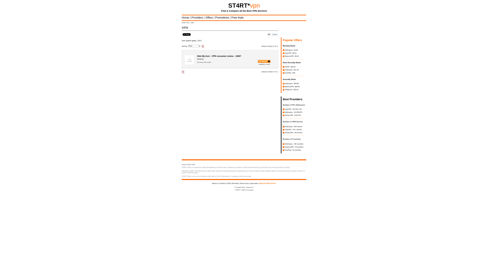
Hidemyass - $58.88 (292, 83)
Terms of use (244, 183)
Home (186, 17)
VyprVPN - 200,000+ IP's (293, 109)
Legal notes (254, 183)
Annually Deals (289, 79)
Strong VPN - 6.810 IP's (293, 115)
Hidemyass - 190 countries (294, 144)
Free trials (237, 17)
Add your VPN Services (267, 183)
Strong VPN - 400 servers (293, 133)
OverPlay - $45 (290, 73)
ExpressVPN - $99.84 (292, 87)
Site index (235, 183)
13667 (192, 22)
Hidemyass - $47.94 (292, 70)
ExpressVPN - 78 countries (294, 147)
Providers (197, 17)
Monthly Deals (289, 46)
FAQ (229, 183)
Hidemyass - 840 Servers (293, 126)
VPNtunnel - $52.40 (292, 90)
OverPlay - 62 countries (293, 150)
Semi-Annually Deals (292, 63)
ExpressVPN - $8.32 (292, 56)
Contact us (223, 183)
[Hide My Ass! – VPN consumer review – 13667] (264, 62)
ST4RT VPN (185, 22)
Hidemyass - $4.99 (291, 50)
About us (215, 183)
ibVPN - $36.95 (290, 67)
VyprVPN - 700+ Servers (293, 130)
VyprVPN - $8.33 (290, 53)
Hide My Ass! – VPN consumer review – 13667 (219, 56)
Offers (209, 17)
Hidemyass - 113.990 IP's (293, 112)
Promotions (222, 17)
